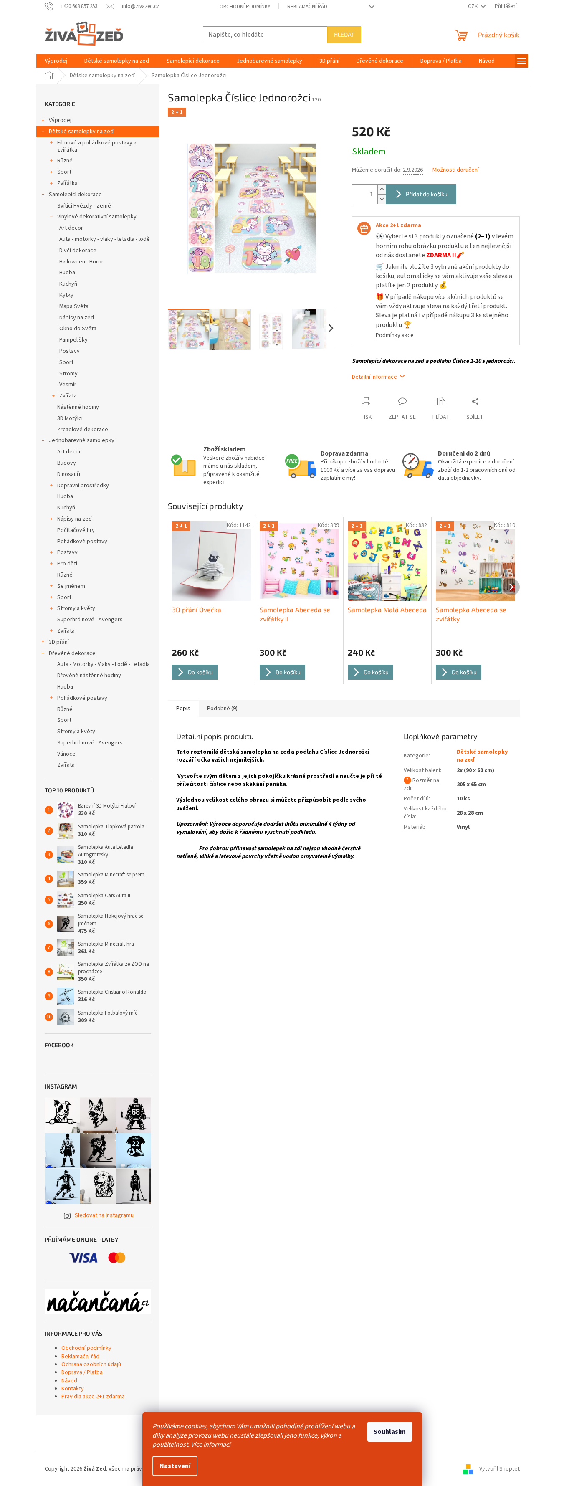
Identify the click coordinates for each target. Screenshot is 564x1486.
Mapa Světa (74, 306)
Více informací (210, 1444)
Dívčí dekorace (77, 250)
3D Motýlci (70, 418)
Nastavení (174, 1466)
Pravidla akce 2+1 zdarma (93, 1396)
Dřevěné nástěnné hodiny (89, 675)
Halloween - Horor (81, 262)
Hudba (67, 272)
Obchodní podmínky (245, 6)
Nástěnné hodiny (78, 407)
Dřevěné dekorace (72, 653)
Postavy (69, 351)
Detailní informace (374, 377)
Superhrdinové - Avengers (90, 619)
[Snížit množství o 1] (381, 199)
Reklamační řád (307, 6)
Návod (69, 1381)
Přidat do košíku (427, 193)
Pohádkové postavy (82, 541)
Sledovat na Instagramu (104, 1215)
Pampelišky (73, 340)
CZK (473, 6)
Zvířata (68, 396)
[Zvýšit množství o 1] (381, 189)
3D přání (59, 642)
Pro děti (67, 563)
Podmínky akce (395, 335)
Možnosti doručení (455, 170)
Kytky (66, 295)
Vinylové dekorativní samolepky (97, 217)
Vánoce (66, 754)
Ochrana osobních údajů (91, 1364)
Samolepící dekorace (75, 194)
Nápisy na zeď (76, 318)
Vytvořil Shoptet (499, 1469)
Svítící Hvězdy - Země (84, 206)
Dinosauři (68, 474)
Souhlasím (390, 1431)
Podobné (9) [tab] (222, 708)
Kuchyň (68, 284)
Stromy (68, 374)
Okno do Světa (77, 328)
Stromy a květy (76, 608)
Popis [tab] (183, 708)
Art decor (71, 228)
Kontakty (72, 1389)
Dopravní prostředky (83, 485)
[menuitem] (56, 61)
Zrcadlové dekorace (82, 429)
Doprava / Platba (82, 1372)
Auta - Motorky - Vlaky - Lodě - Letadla (103, 664)
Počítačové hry (76, 530)
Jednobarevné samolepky (81, 440)
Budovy (66, 463)
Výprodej (60, 120)
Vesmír (67, 384)
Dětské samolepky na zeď (81, 131)
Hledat (344, 34)
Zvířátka (67, 183)
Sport (64, 172)
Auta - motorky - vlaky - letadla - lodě (104, 239)
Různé (65, 161)
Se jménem (71, 586)
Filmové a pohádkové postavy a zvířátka (97, 146)
